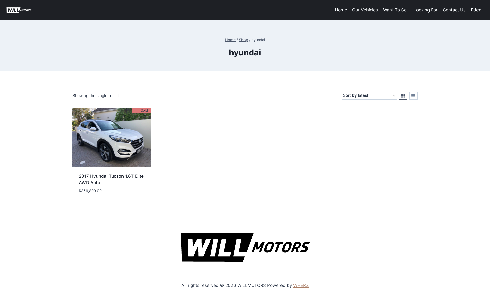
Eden (476, 10)
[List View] (413, 96)
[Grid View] (403, 96)
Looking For (425, 10)
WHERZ (301, 285)
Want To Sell (396, 10)
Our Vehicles (365, 10)
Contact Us (454, 10)
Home (341, 10)
